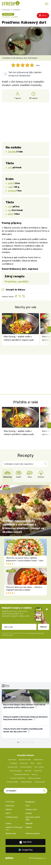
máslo (10, 187)
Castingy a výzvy (31, 809)
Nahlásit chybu (11, 833)
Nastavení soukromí (32, 833)
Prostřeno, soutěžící (10, 17)
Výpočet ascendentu (34, 778)
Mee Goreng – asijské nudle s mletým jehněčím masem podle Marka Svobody (19, 338)
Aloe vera (34, 774)
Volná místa (10, 806)
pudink (11, 183)
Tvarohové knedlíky (12, 782)
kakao (10, 214)
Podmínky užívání (12, 817)
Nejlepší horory (38, 759)
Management (30, 802)
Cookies (8, 823)
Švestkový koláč (40, 782)
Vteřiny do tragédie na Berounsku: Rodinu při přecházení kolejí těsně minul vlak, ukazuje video (25, 718)
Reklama (9, 809)
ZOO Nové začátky (26, 767)
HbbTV (8, 813)
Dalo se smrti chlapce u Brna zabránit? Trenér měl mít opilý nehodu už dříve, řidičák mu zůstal (24, 706)
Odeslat (43, 627)
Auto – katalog (38, 767)
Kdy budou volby (12, 767)
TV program (13, 763)
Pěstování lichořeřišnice (17, 778)
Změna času (24, 763)
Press (28, 806)
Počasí (39, 763)
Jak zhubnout (12, 759)
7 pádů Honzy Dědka (15, 771)
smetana (12, 190)
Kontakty (29, 813)
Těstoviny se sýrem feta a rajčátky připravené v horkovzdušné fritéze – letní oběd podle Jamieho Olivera (24, 561)
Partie (32, 763)
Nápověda (29, 823)
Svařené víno (38, 771)
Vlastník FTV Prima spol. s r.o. (14, 828)
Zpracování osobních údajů (33, 818)
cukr (10, 167)
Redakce (29, 827)
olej (9, 210)
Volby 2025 (28, 771)
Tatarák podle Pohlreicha (21, 774)
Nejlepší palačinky (26, 782)
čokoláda (12, 151)
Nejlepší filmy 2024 (25, 759)
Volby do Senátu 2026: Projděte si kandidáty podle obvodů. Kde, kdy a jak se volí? (23, 730)
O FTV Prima (10, 802)
